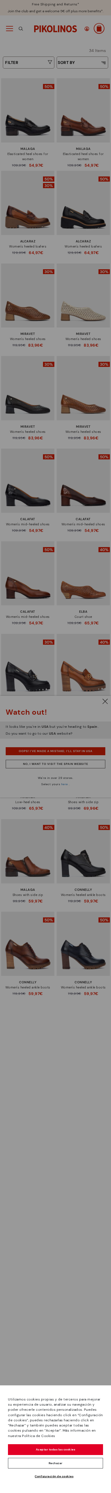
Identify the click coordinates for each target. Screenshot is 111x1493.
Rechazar (56, 1463)
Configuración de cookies (54, 1476)
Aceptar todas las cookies (55, 1449)
